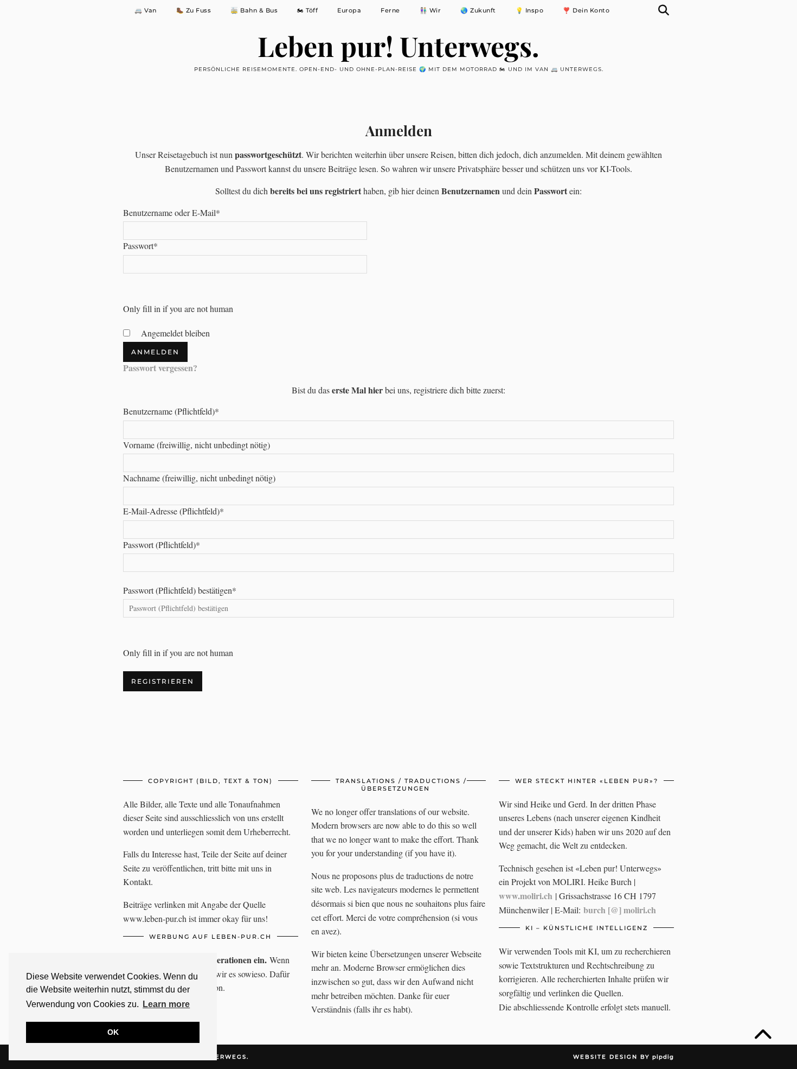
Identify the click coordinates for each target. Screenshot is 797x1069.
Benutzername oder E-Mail (171, 212)
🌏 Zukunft (478, 10)
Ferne (390, 10)
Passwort (140, 245)
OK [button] (113, 1032)
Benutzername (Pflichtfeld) (171, 411)
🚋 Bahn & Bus (254, 10)
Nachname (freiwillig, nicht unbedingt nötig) (199, 477)
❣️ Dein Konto (586, 10)
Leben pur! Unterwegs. (398, 46)
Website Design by (623, 1056)
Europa (349, 10)
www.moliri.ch (525, 895)
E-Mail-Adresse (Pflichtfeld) (173, 511)
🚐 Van (145, 10)
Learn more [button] (166, 1004)
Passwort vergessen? (160, 367)
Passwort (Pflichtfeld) (161, 544)
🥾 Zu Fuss (193, 10)
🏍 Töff (307, 10)
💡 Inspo (530, 10)
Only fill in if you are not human (178, 308)
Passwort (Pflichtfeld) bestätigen (179, 590)
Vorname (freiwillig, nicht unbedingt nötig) (196, 444)
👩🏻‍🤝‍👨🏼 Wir (430, 10)
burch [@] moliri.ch (619, 909)
